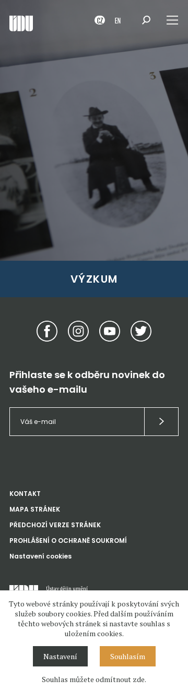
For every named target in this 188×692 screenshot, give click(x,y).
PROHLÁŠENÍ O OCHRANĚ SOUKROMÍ (68, 540)
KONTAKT (25, 493)
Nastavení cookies (40, 556)
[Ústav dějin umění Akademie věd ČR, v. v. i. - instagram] (78, 331)
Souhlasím (127, 656)
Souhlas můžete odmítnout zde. (94, 679)
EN (118, 20)
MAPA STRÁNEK (34, 509)
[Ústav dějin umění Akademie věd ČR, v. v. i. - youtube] (109, 331)
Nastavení (60, 656)
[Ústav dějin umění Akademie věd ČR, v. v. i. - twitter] (141, 331)
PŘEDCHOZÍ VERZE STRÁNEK (55, 524)
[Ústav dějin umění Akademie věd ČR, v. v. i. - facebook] (47, 331)
